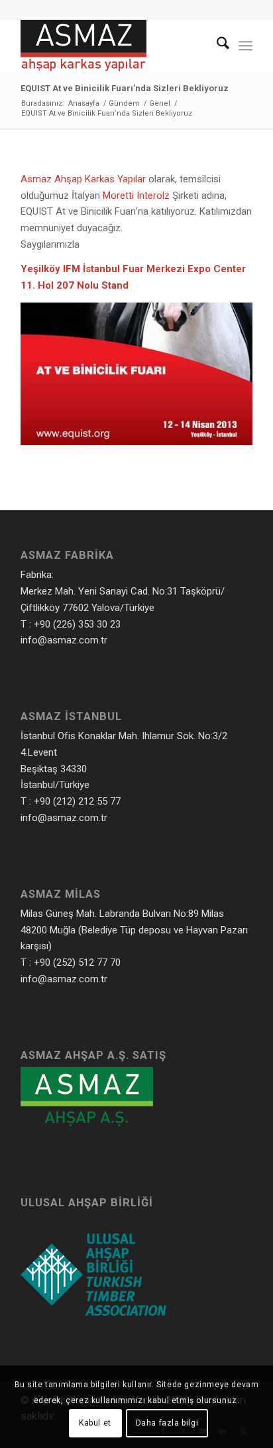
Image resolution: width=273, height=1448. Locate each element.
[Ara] (216, 45)
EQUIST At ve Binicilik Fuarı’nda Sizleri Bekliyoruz (125, 88)
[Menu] (245, 45)
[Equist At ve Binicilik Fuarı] (136, 442)
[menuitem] (216, 45)
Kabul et (95, 1423)
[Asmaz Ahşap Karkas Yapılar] (113, 45)
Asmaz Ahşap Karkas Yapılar (83, 179)
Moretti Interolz (136, 195)
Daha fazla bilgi (167, 1423)
